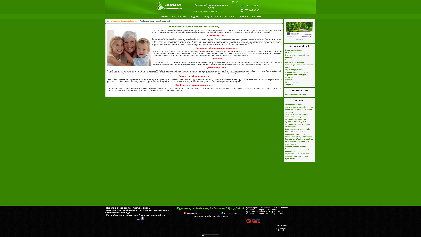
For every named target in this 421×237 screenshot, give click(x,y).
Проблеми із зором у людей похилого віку (194, 26)
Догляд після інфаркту (294, 62)
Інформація (289, 80)
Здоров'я (289, 84)
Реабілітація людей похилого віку (299, 65)
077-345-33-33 (252, 10)
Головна (164, 16)
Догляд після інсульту (294, 60)
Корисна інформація (129, 21)
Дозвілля (229, 16)
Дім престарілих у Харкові (295, 94)
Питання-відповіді (292, 82)
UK (237, 2)
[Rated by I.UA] (210, 236)
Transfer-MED (281, 225)
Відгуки (195, 16)
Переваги (243, 16)
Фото (218, 16)
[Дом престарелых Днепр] (299, 29)
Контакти (256, 16)
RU (233, 2)
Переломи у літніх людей (295, 75)
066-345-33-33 (252, 6)
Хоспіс (287, 67)
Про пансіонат (180, 16)
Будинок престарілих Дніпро (296, 72)
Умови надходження (293, 50)
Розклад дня (290, 52)
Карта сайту (289, 77)
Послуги (207, 16)
